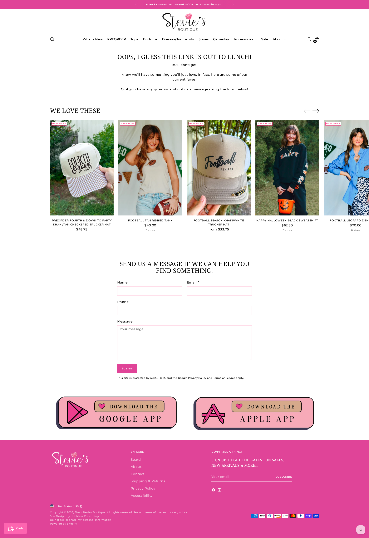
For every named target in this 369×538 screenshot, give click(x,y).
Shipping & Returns (148, 481)
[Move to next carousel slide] (315, 110)
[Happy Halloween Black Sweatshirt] (287, 168)
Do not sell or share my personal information (80, 519)
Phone (123, 302)
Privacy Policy (197, 377)
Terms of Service (224, 377)
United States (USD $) (68, 506)
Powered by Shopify (63, 523)
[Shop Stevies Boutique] (184, 22)
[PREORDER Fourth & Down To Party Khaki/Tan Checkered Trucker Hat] (82, 168)
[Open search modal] (52, 39)
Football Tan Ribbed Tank (150, 220)
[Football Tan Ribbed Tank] (150, 168)
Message (124, 321)
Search (137, 459)
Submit (127, 368)
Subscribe (284, 476)
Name (122, 282)
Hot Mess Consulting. (85, 516)
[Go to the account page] (309, 39)
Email (193, 282)
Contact (138, 474)
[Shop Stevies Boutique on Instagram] (220, 490)
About (136, 467)
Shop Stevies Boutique (90, 512)
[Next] (233, 4)
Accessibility (142, 495)
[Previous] (135, 4)
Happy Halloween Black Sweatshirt (287, 220)
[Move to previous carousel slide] (307, 111)
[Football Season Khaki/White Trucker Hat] (219, 168)
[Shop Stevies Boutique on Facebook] (213, 490)
